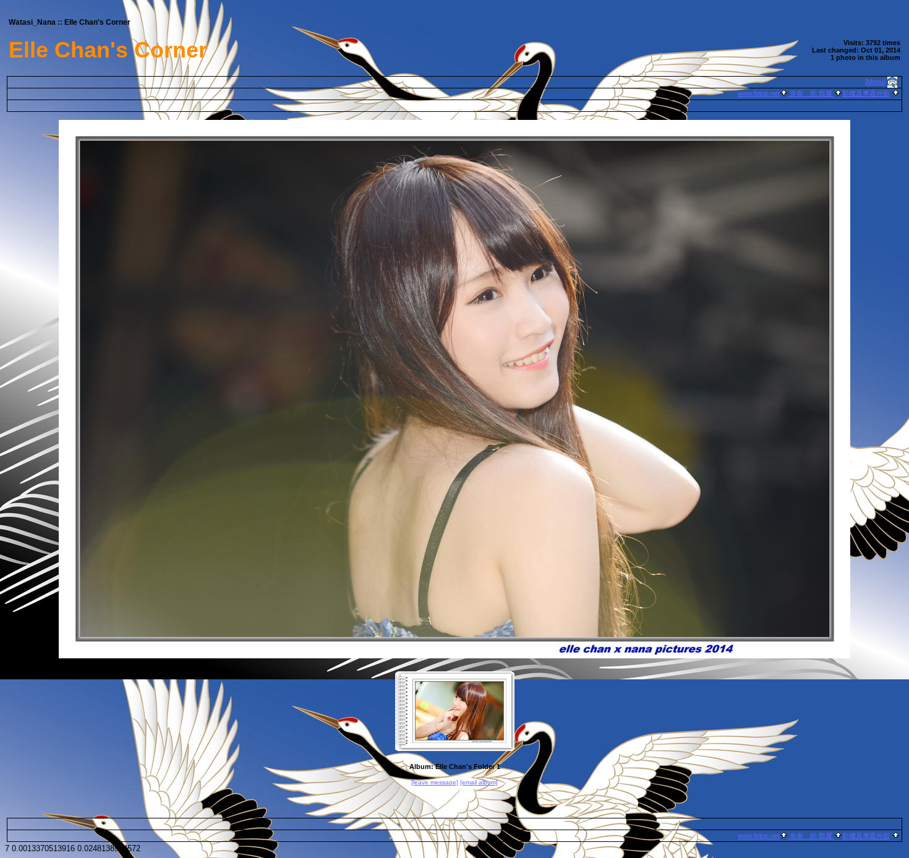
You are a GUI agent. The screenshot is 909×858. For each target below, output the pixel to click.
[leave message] (434, 782)
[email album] (479, 782)
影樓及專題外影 (866, 93)
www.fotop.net (759, 93)
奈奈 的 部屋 (811, 93)
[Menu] (875, 81)
